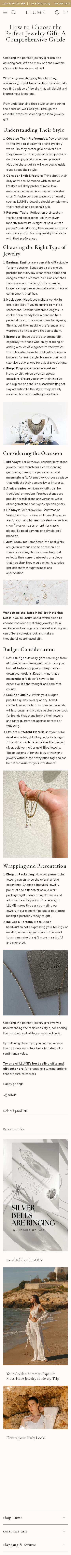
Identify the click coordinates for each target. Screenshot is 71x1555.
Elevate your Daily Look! (26, 1438)
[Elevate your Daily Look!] (35, 1407)
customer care (15, 1531)
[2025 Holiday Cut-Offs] (35, 1195)
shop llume (12, 1517)
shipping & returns (19, 1544)
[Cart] (65, 12)
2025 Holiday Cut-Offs (24, 1260)
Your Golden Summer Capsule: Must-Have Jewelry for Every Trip (32, 1376)
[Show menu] (5, 12)
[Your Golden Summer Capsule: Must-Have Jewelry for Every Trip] (35, 1316)
